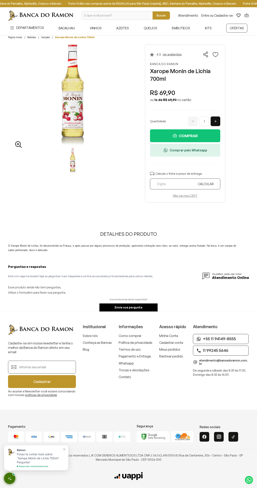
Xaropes (45, 37)
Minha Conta (168, 336)
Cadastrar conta (171, 342)
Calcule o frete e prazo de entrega (179, 173)
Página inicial (15, 37)
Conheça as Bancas (97, 342)
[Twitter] (233, 437)
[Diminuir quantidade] (193, 121)
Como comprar (130, 336)
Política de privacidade (135, 342)
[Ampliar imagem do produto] (18, 145)
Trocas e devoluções (134, 370)
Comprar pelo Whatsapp (188, 150)
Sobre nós (90, 336)
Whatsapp (126, 363)
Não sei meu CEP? (185, 195)
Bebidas (31, 37)
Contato (125, 377)
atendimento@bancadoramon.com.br (223, 362)
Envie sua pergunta (128, 307)
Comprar (188, 136)
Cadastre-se (223, 15)
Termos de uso (130, 349)
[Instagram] (219, 437)
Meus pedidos (169, 349)
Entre (205, 15)
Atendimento (188, 15)
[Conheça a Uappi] (128, 476)
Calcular (206, 184)
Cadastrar (42, 381)
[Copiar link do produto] (206, 54)
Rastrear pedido (171, 356)
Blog (86, 349)
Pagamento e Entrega (135, 356)
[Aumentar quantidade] (215, 121)
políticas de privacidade (41, 395)
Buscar (161, 15)
